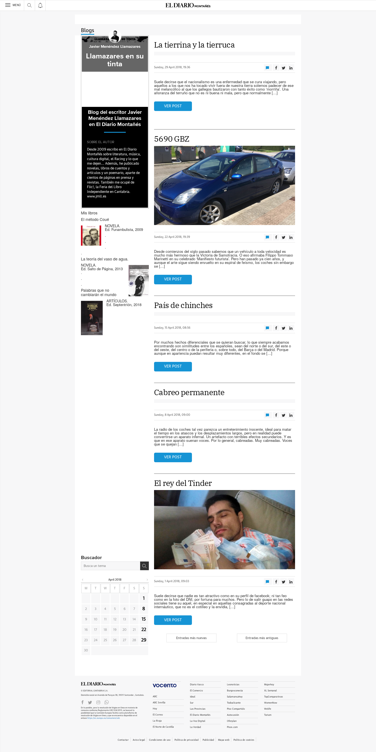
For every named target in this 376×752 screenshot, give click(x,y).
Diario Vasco (197, 684)
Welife (267, 709)
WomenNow (270, 703)
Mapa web (223, 740)
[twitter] (89, 702)
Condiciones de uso (159, 740)
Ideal (192, 697)
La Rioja (157, 721)
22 (143, 630)
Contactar (123, 740)
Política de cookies (243, 740)
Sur (191, 703)
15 (144, 619)
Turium (268, 715)
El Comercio (196, 690)
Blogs (87, 30)
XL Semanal (270, 690)
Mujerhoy (269, 684)
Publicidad (208, 740)
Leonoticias (233, 684)
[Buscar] (144, 566)
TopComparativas (273, 697)
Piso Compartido (236, 709)
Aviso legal (139, 740)
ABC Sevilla (159, 702)
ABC (155, 696)
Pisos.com (232, 727)
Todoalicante (234, 703)
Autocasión (233, 715)
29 (143, 640)
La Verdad (195, 727)
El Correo (158, 715)
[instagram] (98, 702)
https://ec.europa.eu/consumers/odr (103, 718)
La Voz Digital (197, 721)
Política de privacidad (186, 740)
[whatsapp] (106, 702)
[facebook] (82, 702)
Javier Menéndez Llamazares (115, 47)
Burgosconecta (235, 690)
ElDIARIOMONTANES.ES (98, 683)
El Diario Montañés (200, 715)
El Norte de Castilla (163, 727)
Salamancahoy (235, 697)
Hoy (155, 708)
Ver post (173, 106)
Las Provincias (198, 709)
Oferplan (232, 721)
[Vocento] (167, 684)
